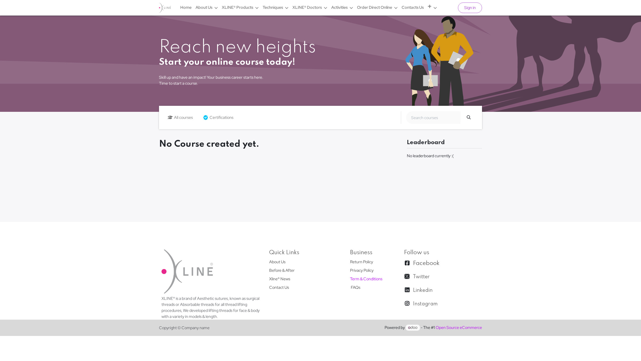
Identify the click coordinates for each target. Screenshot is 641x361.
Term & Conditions (366, 279)
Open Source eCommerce (459, 327)
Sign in (470, 7)
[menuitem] (186, 8)
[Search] (468, 117)
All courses (183, 117)
